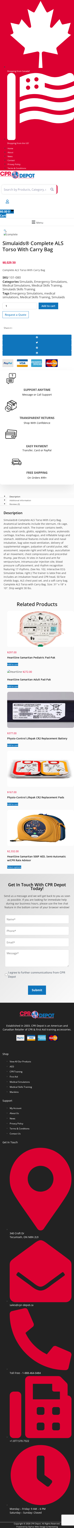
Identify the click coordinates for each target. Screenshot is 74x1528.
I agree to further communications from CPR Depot (36, 974)
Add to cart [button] (12, 664)
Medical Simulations (16, 285)
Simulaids (26, 282)
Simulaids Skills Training (19, 289)
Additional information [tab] (20, 500)
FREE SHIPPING (37, 473)
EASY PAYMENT (37, 446)
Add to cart (48, 306)
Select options (14, 867)
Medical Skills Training (47, 285)
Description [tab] (15, 496)
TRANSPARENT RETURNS (37, 418)
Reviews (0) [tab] (15, 504)
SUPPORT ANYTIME (37, 390)
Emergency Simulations (50, 282)
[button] (37, 222)
